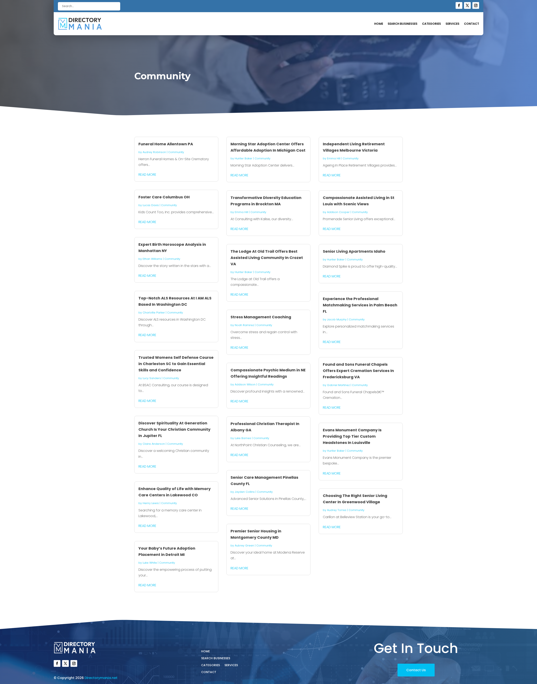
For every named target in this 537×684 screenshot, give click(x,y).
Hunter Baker (243, 158)
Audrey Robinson (154, 152)
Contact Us (416, 670)
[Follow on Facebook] (459, 5)
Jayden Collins (245, 492)
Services (452, 24)
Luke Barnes (243, 438)
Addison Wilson (245, 384)
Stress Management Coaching (261, 317)
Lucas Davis (151, 205)
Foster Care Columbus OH (164, 197)
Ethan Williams (152, 259)
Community (176, 152)
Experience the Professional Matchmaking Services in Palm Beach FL (360, 305)
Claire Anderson (154, 444)
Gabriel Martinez (338, 385)
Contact (471, 24)
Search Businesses (402, 24)
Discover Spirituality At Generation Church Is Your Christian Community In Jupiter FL (174, 429)
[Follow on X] (467, 5)
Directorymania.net (101, 677)
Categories (431, 24)
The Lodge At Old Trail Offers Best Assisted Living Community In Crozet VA (267, 258)
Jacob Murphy (337, 319)
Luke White (150, 563)
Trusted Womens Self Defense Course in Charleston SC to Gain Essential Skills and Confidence (176, 364)
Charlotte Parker (154, 313)
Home (378, 24)
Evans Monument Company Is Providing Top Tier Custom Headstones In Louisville (352, 436)
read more (147, 174)
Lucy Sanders (152, 378)
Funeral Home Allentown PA (165, 144)
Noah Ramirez (244, 325)
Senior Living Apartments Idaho (354, 251)
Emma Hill (241, 212)
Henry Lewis (151, 503)
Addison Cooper (338, 212)
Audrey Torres (336, 510)
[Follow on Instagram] (475, 5)
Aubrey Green (244, 545)
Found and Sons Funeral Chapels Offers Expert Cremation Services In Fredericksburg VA (358, 371)
